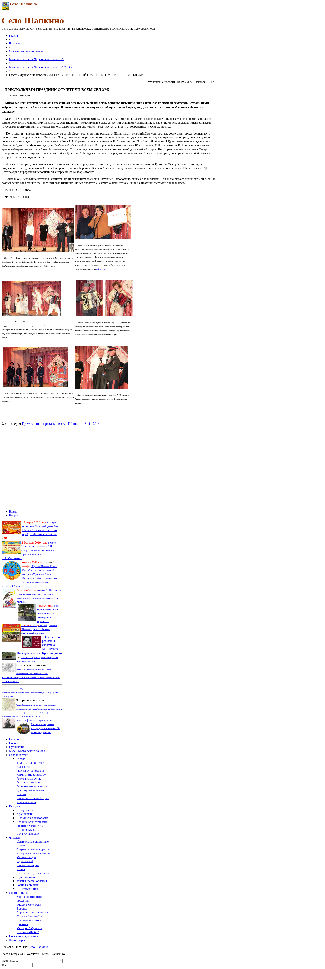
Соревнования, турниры (32, 912)
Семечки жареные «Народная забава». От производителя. (45, 728)
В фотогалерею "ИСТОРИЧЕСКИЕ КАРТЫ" (21, 716)
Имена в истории (28, 865)
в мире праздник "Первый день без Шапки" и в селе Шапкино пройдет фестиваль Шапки (30, 530)
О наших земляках (28, 782)
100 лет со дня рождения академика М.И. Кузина (51, 643)
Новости (14, 743)
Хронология (24, 814)
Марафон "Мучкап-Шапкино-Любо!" (29, 930)
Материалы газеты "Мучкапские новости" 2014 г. (41, 67)
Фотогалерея (17, 940)
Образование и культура (32, 786)
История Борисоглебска (32, 822)
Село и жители (18, 755)
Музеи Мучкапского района (27, 751)
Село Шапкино (38, 947)
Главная (14, 35)
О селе (21, 759)
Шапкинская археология (32, 818)
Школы (21, 794)
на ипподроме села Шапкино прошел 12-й (39, 629)
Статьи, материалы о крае (33, 873)
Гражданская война (29, 778)
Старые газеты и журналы (26, 51)
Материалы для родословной (26, 859)
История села (25, 810)
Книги (21, 869)
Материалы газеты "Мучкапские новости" (36, 59)
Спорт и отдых (18, 893)
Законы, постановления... (33, 881)
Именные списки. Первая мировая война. (33, 800)
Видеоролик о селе (39, 653)
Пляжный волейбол (29, 916)
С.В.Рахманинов (27, 889)
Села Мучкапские (28, 833)
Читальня (15, 43)
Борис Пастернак (28, 885)
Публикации (17, 747)
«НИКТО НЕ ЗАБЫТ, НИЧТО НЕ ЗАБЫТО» (31, 772)
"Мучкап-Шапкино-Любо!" (44, 566)
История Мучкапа (28, 829)
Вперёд (13, 515)
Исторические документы (33, 853)
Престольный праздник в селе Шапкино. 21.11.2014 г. (62, 423)
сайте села (101, 269)
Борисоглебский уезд (30, 826)
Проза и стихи (26, 877)
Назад (13, 511)
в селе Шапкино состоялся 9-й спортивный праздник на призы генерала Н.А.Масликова (29, 550)
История (14, 806)
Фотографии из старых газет (34, 720)
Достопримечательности (32, 790)
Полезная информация (23, 936)
